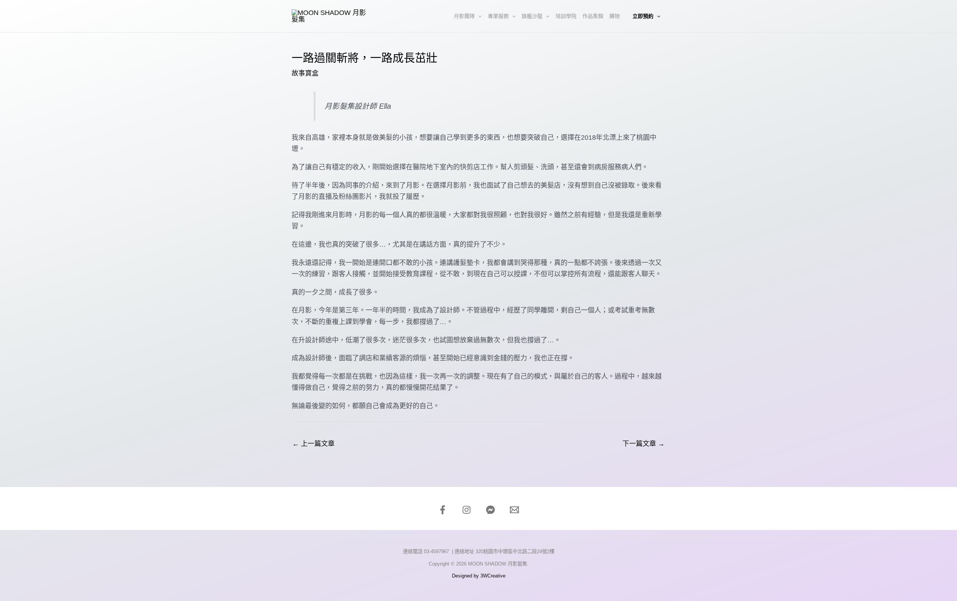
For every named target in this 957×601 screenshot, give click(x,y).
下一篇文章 (643, 443)
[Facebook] (442, 509)
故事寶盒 (305, 73)
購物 (614, 16)
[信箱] (514, 509)
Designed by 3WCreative (478, 576)
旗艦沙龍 (531, 16)
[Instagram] (466, 509)
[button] (478, 16)
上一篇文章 (313, 443)
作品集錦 (592, 16)
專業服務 (498, 16)
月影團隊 (464, 16)
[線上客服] (490, 509)
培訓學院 (566, 16)
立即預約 (643, 16)
